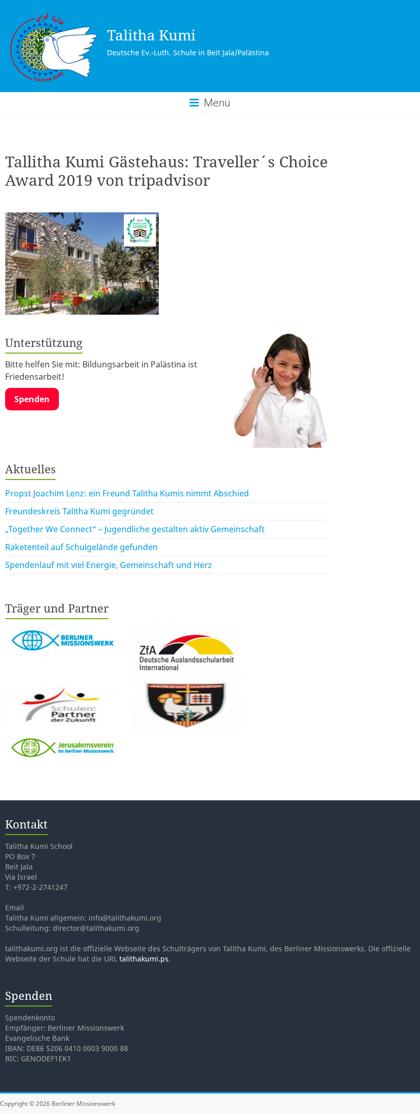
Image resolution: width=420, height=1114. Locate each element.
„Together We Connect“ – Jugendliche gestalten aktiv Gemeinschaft (135, 529)
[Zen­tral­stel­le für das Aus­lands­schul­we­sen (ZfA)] (186, 627)
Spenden (32, 399)
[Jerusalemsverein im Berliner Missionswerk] (61, 740)
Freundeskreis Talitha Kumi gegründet (79, 511)
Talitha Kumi (151, 35)
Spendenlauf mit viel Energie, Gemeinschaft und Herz (108, 565)
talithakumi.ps (144, 959)
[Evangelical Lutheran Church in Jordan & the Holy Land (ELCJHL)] (186, 683)
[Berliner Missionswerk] (62, 627)
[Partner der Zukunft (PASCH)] (62, 683)
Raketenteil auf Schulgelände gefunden (81, 547)
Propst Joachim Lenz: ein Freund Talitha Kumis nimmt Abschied (127, 493)
